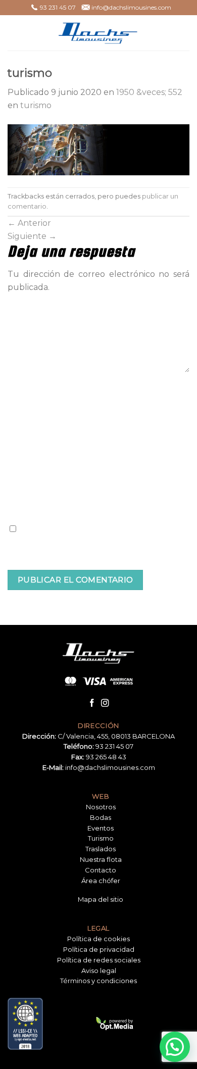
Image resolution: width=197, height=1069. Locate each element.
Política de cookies (98, 939)
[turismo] (98, 149)
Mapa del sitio (100, 899)
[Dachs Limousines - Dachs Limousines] (98, 32)
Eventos (100, 828)
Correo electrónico (42, 436)
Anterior (29, 223)
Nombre (24, 390)
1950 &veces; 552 (149, 92)
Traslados (100, 849)
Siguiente (32, 236)
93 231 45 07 (114, 746)
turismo (36, 105)
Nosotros (101, 807)
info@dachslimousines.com (110, 767)
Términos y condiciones (98, 981)
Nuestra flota (101, 859)
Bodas (100, 817)
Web (16, 482)
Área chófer (100, 881)
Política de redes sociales (98, 960)
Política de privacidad (98, 949)
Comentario (30, 303)
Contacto (100, 870)
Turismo (101, 838)
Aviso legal (98, 970)
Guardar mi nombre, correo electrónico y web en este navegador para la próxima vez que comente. (98, 544)
